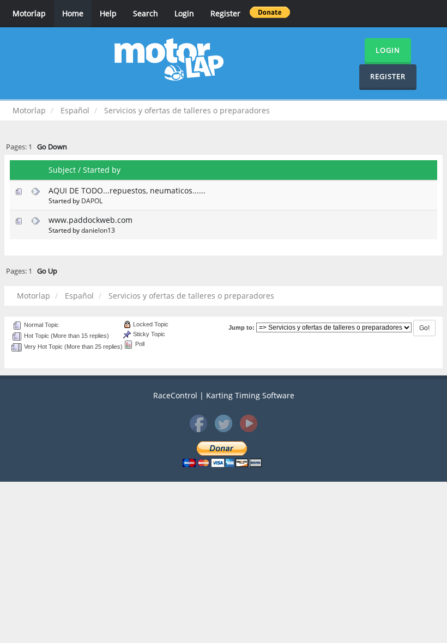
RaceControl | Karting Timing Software (223, 395)
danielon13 (98, 230)
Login (184, 13)
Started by (101, 170)
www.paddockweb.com (90, 220)
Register (225, 13)
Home (72, 13)
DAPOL (91, 200)
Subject (62, 170)
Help (108, 13)
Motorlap (29, 13)
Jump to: (241, 327)
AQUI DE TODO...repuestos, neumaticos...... (127, 190)
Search (145, 13)
